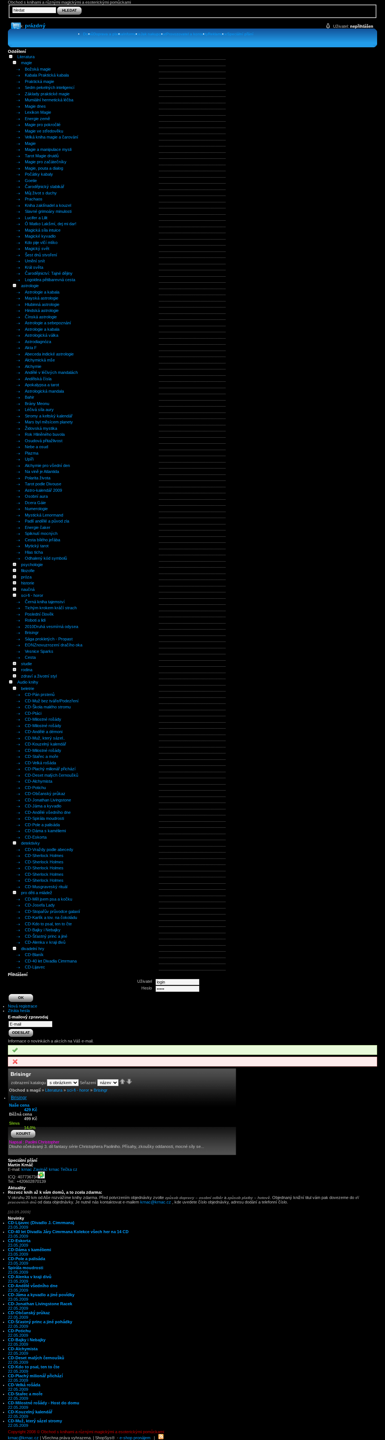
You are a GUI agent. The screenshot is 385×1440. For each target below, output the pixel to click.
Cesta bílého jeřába (42, 540)
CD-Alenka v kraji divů (45, 942)
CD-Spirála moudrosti (44, 818)
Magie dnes (35, 106)
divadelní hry (32, 948)
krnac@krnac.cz (155, 1202)
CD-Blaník (34, 954)
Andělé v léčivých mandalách (51, 372)
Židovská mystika (41, 428)
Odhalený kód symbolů (46, 558)
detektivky (30, 843)
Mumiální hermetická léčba (49, 100)
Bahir (29, 397)
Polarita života (37, 478)
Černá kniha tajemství (45, 601)
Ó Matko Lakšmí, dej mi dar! (50, 223)
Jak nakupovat (153, 34)
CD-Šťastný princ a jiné (46, 936)
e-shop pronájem (135, 1437)
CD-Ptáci (33, 713)
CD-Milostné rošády (43, 719)
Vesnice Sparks (39, 651)
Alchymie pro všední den (47, 465)
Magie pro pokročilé (43, 124)
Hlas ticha (34, 552)
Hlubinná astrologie (42, 304)
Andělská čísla (38, 379)
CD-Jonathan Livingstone (48, 800)
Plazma (31, 453)
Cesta (30, 657)
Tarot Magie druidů (42, 156)
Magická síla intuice (43, 230)
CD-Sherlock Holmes (44, 855)
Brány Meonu (37, 403)
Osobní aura (36, 496)
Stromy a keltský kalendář (49, 416)
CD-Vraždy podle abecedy (49, 849)
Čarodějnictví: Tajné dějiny (49, 273)
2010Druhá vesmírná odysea (51, 626)
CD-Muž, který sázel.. (45, 738)
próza (26, 577)
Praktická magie (39, 81)
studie (26, 663)
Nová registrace (22, 1006)
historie (27, 583)
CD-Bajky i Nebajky (43, 930)
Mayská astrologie (41, 298)
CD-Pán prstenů (40, 694)
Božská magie (38, 69)
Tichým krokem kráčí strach (51, 608)
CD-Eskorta (36, 837)
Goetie (31, 180)
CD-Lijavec (35, 967)
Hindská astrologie (42, 310)
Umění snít (35, 261)
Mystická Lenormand (44, 515)
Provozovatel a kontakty (187, 34)
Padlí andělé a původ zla (47, 521)
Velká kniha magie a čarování (51, 137)
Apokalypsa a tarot (42, 385)
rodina (26, 669)
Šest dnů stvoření (41, 255)
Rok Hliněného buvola (45, 434)
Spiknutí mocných (41, 533)
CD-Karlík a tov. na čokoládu (51, 917)
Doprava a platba (108, 34)
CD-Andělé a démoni (43, 731)
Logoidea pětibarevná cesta (50, 279)
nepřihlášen (361, 26)
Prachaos (33, 199)
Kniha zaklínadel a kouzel (48, 205)
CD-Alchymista (38, 781)
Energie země (37, 118)
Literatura (26, 56)
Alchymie (33, 366)
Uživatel (144, 981)
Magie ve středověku (44, 131)
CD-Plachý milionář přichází (50, 769)
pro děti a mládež (36, 892)
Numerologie (36, 508)
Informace (132, 34)
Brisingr (32, 632)
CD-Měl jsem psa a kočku (48, 899)
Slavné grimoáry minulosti (48, 211)
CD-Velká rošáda (40, 763)
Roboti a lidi (35, 620)
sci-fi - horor (32, 595)
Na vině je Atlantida (42, 471)
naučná (28, 589)
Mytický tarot (37, 546)
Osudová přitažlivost (43, 440)
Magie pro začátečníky (46, 162)
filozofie (28, 570)
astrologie (30, 285)
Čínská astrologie (41, 317)
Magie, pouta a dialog (44, 168)
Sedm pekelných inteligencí (49, 87)
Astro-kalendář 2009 (43, 490)
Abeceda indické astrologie (49, 354)
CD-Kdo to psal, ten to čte (48, 924)
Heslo (146, 988)
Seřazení (88, 1082)
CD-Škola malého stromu (48, 707)
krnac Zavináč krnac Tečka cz (49, 1169)
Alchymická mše (40, 360)
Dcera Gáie (35, 502)
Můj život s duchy (41, 193)
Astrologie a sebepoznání (48, 323)
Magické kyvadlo (40, 236)
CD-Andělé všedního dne (48, 812)
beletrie (27, 688)
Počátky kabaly (39, 174)
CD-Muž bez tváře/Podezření (52, 701)
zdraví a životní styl (39, 676)
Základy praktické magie (47, 94)
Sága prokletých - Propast (49, 639)
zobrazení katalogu (28, 1082)
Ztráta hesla (19, 1010)
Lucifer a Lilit (36, 217)
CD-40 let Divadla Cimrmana (51, 961)
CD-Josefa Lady (40, 905)
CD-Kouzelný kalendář (45, 744)
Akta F (31, 347)
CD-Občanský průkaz (45, 793)
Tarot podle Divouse (43, 484)
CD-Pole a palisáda (42, 824)
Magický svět (37, 248)
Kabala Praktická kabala (47, 75)
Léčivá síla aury (39, 409)
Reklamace (217, 34)
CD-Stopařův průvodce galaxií (52, 911)
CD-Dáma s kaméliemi (45, 830)
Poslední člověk (39, 614)
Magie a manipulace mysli (48, 149)
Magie (30, 143)
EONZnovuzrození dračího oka (53, 645)
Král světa (34, 267)
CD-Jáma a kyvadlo (43, 806)
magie (26, 62)
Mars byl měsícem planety (49, 422)
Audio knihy (27, 682)
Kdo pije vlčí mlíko (41, 242)
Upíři (29, 459)
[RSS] (161, 1437)
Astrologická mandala (44, 391)
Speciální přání (240, 34)
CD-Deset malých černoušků (51, 775)
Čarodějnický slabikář (44, 186)
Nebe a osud (36, 446)
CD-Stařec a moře (41, 756)
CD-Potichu (35, 787)
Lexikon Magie (38, 112)
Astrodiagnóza (38, 341)
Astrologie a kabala (42, 292)
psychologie (32, 564)
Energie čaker (37, 527)
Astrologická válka (41, 335)
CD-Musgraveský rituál (46, 886)
